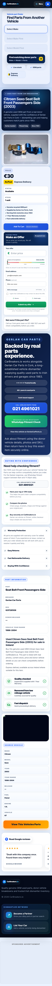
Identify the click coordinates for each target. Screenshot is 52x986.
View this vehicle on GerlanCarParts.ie (26, 432)
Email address (11, 271)
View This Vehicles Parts (26, 824)
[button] (26, 58)
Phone (11, 280)
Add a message (24, 290)
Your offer (9, 248)
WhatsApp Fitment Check (25, 422)
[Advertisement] (26, 964)
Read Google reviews (18, 839)
